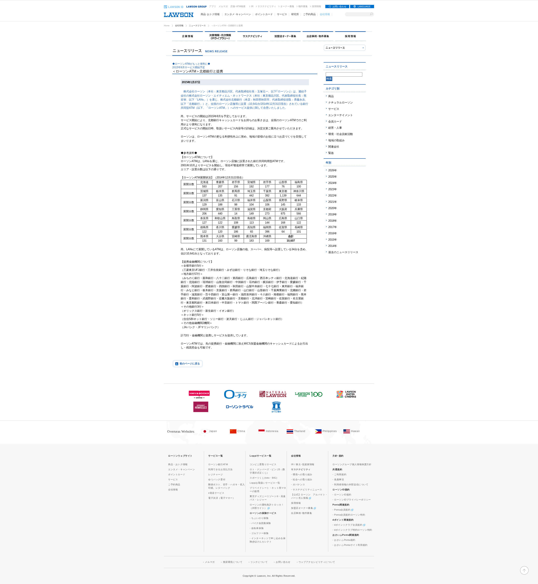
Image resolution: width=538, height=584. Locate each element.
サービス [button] (282, 14)
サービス (333, 108)
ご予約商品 (174, 484)
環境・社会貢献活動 (340, 134)
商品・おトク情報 (178, 464)
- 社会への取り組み (301, 479)
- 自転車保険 (257, 528)
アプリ (212, 6)
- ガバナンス (298, 484)
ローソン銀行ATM (218, 464)
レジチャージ (215, 474)
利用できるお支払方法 (220, 469)
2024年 (332, 183)
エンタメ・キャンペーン (181, 469)
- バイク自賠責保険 (260, 523)
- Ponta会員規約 (341, 509)
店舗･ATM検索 (237, 6)
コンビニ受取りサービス (263, 464)
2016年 (332, 233)
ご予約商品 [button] (309, 14)
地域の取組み (336, 140)
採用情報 (316, 6)
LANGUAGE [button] (364, 6)
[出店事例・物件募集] (318, 36)
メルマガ (223, 6)
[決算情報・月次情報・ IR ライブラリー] (220, 36)
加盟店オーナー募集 (302, 508)
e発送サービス (216, 493)
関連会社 (333, 146)
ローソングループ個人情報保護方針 (352, 464)
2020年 (332, 208)
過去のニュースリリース (343, 252)
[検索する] (371, 14)
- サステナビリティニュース (306, 489)
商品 (331, 96)
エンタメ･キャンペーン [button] (237, 14)
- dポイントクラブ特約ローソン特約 (352, 530)
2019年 (332, 214)
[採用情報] (350, 36)
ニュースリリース (197, 25)
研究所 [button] (295, 14)
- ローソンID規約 (341, 494)
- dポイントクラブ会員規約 (347, 525)
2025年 (332, 176)
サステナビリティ (267, 6)
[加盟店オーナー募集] (285, 36)
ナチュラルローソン (340, 102)
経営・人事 (335, 127)
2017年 (332, 227)
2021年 (332, 201)
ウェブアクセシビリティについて (317, 562)
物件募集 (303, 6)
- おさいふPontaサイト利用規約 (350, 545)
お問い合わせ (339, 6)
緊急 (331, 153)
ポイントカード (176, 474)
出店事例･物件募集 (301, 513)
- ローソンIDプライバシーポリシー (351, 499)
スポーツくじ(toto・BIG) (263, 478)
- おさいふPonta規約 (343, 540)
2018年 (332, 220)
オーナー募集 (287, 6)
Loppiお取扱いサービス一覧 (265, 483)
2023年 (332, 189)
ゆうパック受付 (216, 479)
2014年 (332, 245)
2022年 (332, 195)
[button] (524, 572)
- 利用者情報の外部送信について (350, 484)
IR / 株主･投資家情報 (302, 464)
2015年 (332, 239)
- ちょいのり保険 (259, 518)
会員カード (335, 121)
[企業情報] (187, 36)
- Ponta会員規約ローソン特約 (348, 514)
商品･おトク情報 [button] (210, 14)
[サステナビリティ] (252, 36)
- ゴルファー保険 (259, 533)
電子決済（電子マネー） (221, 498)
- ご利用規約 (339, 474)
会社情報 (179, 25)
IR (252, 6)
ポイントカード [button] (264, 14)
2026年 (332, 170)
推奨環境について (233, 562)
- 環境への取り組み (301, 474)
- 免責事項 (338, 479)
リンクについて (259, 562)
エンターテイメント (340, 115)
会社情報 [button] (325, 14)
